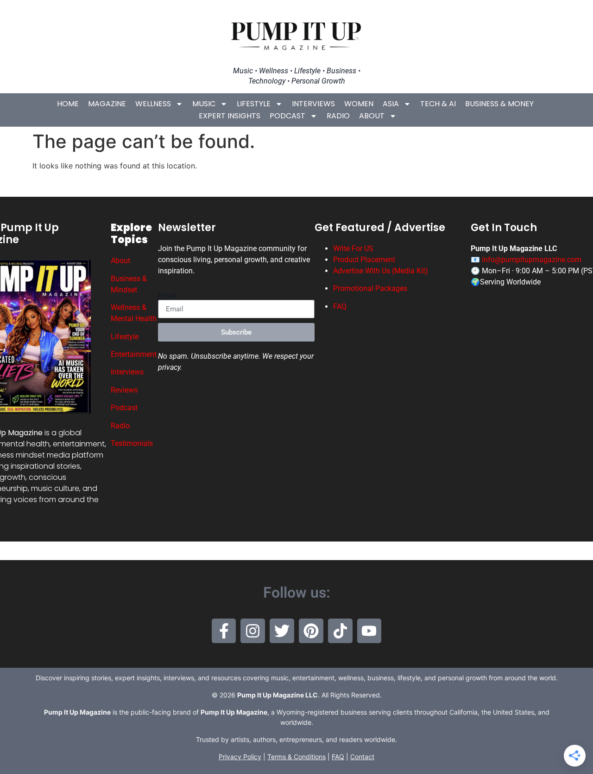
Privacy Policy (240, 757)
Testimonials (132, 443)
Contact (362, 757)
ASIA (391, 103)
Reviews (124, 390)
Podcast (287, 115)
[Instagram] (252, 631)
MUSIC (203, 103)
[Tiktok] (340, 631)
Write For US (353, 248)
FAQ (340, 306)
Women (358, 103)
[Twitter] (282, 631)
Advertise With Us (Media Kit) (380, 270)
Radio (338, 115)
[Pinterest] (311, 631)
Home (68, 103)
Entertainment (134, 354)
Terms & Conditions (296, 757)
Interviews (313, 103)
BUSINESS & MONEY (499, 103)
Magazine (107, 103)
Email (167, 296)
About (372, 115)
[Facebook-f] (224, 631)
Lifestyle (254, 103)
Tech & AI (438, 103)
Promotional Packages (370, 288)
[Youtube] (369, 631)
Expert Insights (229, 115)
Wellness (153, 103)
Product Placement (364, 259)
